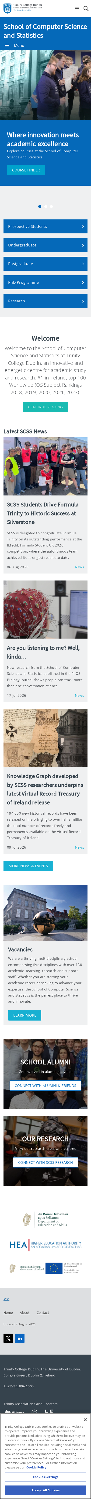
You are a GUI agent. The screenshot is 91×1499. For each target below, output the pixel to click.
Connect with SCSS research (45, 1162)
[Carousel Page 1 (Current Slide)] (40, 206)
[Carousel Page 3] (51, 206)
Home (8, 1312)
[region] (45, 1456)
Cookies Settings (45, 1477)
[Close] (85, 1420)
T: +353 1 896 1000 (19, 1386)
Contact (43, 1312)
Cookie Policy (36, 1467)
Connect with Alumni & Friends (45, 1085)
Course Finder (26, 170)
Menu (19, 45)
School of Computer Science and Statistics (45, 31)
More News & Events (28, 866)
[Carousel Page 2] (45, 206)
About (25, 1312)
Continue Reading (45, 407)
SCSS (6, 1299)
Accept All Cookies (46, 1490)
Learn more (24, 1015)
